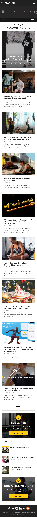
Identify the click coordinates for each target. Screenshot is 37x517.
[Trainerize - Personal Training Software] (10, 3)
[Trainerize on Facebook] (9, 508)
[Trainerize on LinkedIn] (20, 508)
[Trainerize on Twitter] (13, 508)
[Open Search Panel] (4, 20)
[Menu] (32, 20)
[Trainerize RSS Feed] (28, 508)
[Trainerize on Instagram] (16, 508)
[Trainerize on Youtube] (24, 508)
